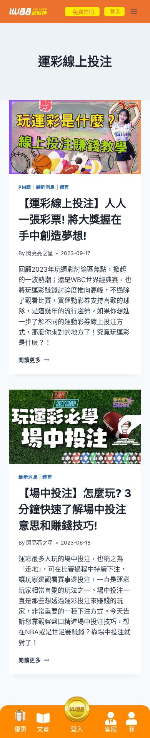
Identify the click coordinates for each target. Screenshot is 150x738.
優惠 (20, 729)
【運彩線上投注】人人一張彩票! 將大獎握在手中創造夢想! (72, 219)
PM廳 (24, 187)
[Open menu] (134, 11)
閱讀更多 (33, 360)
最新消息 (45, 187)
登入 (77, 729)
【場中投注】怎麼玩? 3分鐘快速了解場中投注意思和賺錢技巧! (74, 509)
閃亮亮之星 (39, 253)
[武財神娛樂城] (28, 12)
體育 (64, 187)
